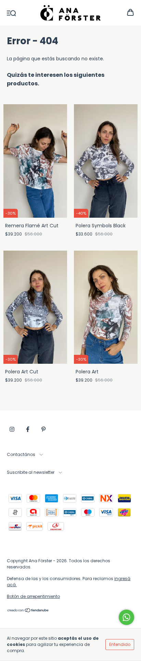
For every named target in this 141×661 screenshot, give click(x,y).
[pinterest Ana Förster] (43, 429)
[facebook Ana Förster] (28, 429)
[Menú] (11, 12)
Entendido (119, 644)
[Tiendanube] (28, 611)
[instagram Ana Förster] (12, 429)
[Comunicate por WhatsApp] (126, 617)
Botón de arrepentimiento (33, 596)
